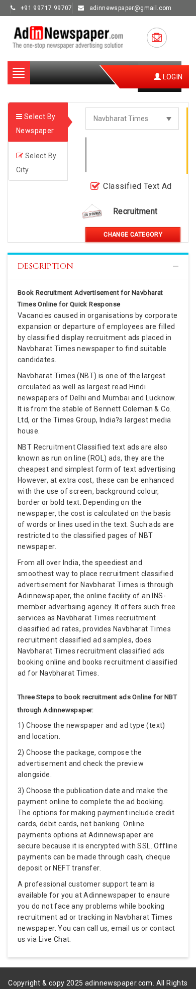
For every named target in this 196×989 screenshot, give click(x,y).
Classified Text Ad (137, 186)
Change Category (133, 234)
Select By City (36, 163)
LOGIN (171, 77)
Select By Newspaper (35, 124)
